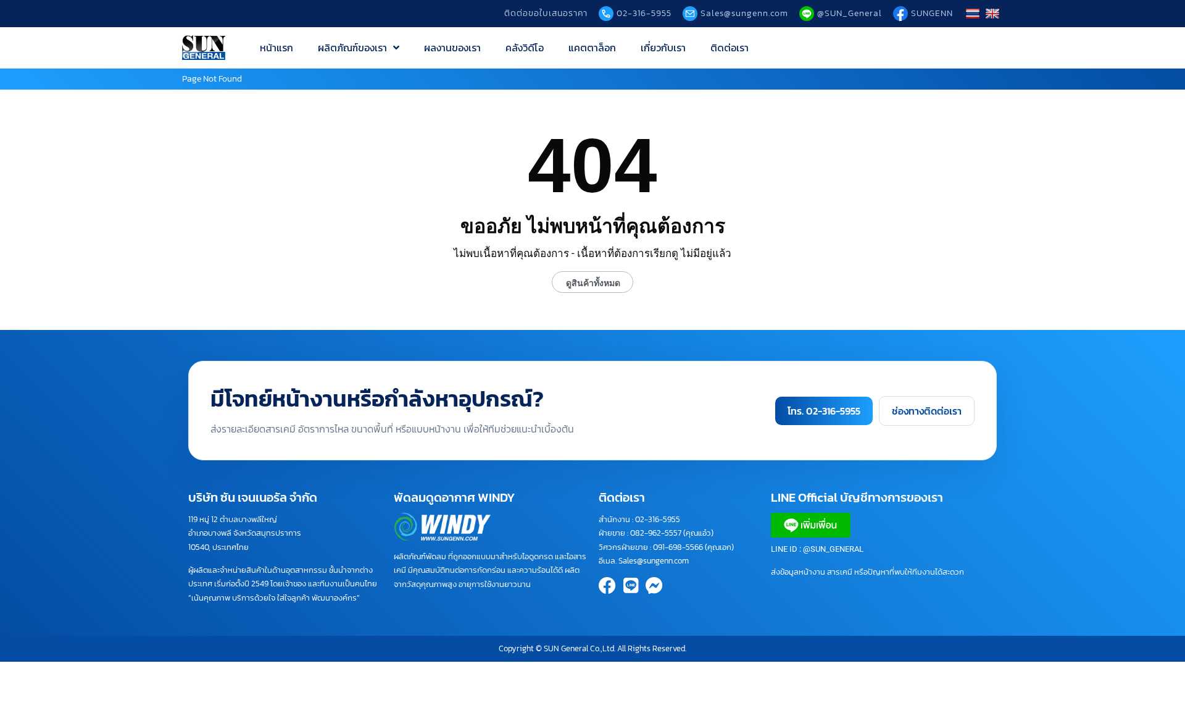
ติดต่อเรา (729, 47)
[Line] (630, 585)
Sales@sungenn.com (653, 561)
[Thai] (974, 13)
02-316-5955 (657, 519)
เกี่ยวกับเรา (663, 47)
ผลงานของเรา (452, 47)
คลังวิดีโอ (524, 47)
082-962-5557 (655, 533)
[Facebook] (607, 585)
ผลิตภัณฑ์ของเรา (352, 47)
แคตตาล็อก (592, 47)
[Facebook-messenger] (654, 585)
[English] (994, 13)
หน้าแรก (276, 47)
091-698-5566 (678, 547)
